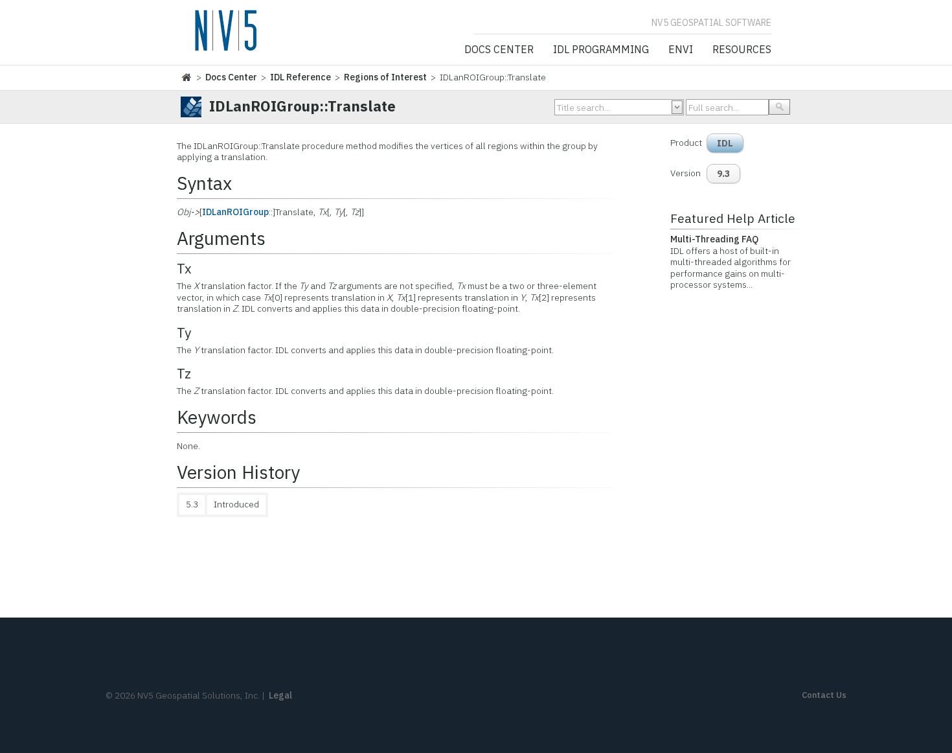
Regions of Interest (385, 77)
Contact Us (824, 695)
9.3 (723, 174)
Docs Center (499, 50)
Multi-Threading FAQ (714, 239)
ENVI (680, 50)
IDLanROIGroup (235, 212)
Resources (741, 50)
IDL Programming (601, 50)
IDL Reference (300, 77)
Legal (280, 695)
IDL (725, 143)
